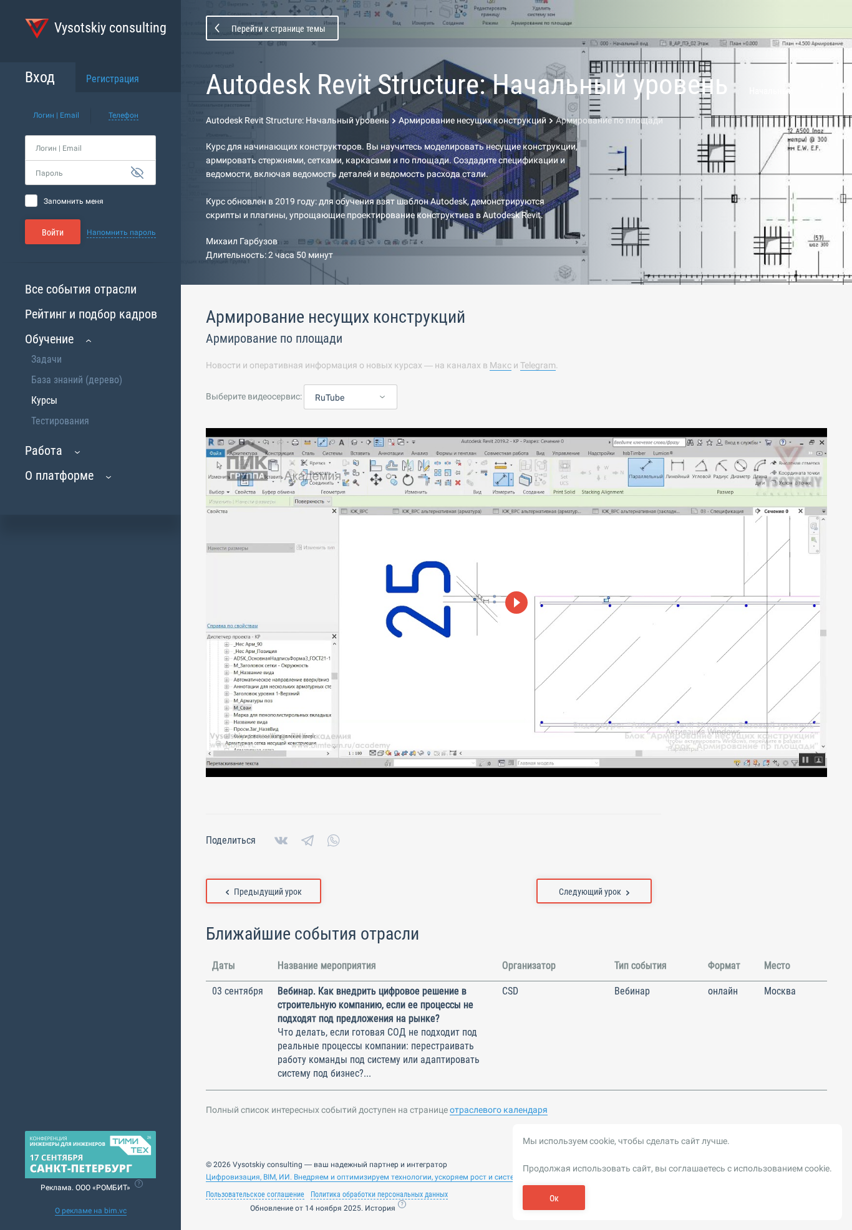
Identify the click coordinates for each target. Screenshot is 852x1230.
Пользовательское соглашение (255, 1194)
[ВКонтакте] (281, 840)
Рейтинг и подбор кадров (91, 314)
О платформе (59, 475)
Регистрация (112, 79)
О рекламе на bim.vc (91, 1210)
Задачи (46, 359)
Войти (53, 232)
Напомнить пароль (121, 232)
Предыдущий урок (268, 892)
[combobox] (350, 397)
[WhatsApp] (333, 840)
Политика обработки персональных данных (379, 1194)
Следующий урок (590, 892)
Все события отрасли (81, 289)
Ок (554, 1198)
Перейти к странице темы (278, 29)
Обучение (49, 338)
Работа (43, 450)
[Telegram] (307, 840)
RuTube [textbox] (329, 398)
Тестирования (60, 421)
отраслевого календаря (499, 1110)
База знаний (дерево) (76, 380)
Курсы (44, 400)
